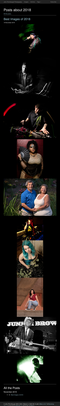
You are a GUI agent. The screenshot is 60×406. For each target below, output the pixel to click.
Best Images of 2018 (17, 395)
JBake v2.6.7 (43, 404)
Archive (33, 2)
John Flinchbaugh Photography (13, 2)
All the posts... (8, 14)
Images (26, 2)
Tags (38, 2)
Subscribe (53, 2)
